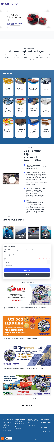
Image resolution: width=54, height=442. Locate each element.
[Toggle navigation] (51, 4)
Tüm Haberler (26, 405)
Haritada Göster (7, 430)
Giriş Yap (27, 270)
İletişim (22, 439)
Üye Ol (27, 275)
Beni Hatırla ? (10, 265)
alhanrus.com (32, 425)
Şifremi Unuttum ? (44, 258)
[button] (51, 23)
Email (5, 251)
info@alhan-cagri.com (18, 429)
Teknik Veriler (17, 439)
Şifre (27, 258)
